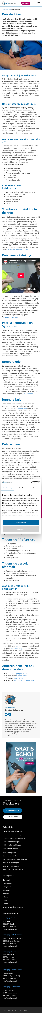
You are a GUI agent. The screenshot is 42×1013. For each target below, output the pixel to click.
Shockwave (11, 803)
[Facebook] (6, 714)
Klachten (8, 9)
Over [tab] (34, 488)
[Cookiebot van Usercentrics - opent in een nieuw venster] (31, 482)
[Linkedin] (9, 714)
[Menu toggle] (38, 3)
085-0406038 (11, 959)
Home (3, 9)
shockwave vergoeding (18, 648)
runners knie (22, 408)
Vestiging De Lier (9, 952)
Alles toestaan (21, 522)
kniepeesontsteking (10, 317)
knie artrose (18, 678)
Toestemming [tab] (7, 488)
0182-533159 (11, 927)
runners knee (21, 676)
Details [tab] (21, 488)
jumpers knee (28, 394)
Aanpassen (20, 529)
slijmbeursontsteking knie (18, 249)
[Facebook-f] (35, 1010)
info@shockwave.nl (10, 929)
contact (18, 646)
